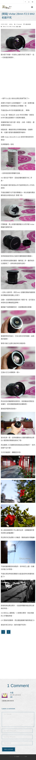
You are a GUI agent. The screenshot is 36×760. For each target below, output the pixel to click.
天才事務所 (16, 756)
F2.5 (8, 26)
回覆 (11, 697)
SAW (25, 756)
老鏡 (17, 26)
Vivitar (13, 26)
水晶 (11, 693)
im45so (11, 24)
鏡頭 (20, 26)
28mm (4, 26)
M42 (10, 26)
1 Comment (19, 24)
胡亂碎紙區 (28, 24)
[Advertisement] (18, 78)
